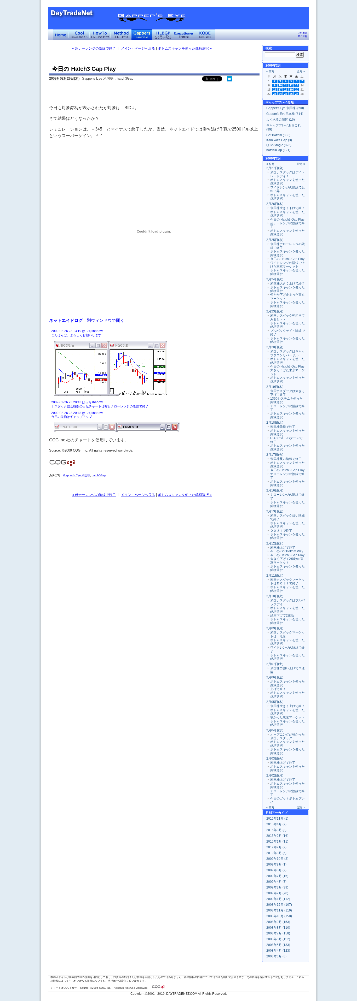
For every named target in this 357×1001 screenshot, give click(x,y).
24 (280, 93)
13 (296, 85)
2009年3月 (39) (277, 887)
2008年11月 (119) (279, 910)
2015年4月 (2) (276, 824)
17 (280, 89)
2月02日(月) (274, 775)
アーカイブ (279, 813)
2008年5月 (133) (278, 945)
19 (291, 89)
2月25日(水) (274, 240)
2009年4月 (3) (276, 882)
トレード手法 (121, 34)
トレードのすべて (100, 34)
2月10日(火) (274, 596)
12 (291, 85)
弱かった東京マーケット (287, 717)
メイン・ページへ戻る (138, 48)
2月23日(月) (274, 311)
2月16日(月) (274, 490)
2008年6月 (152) (278, 939)
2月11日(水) (274, 575)
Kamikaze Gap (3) (279, 140)
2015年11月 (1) (277, 818)
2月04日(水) (274, 730)
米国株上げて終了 (282, 547)
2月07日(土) (274, 664)
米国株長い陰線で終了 (286, 459)
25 (285, 93)
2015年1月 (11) (277, 841)
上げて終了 (278, 689)
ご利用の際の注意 (302, 35)
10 (280, 85)
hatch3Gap (99, 475)
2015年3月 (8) (276, 830)
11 (285, 85)
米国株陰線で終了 (282, 427)
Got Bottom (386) (278, 135)
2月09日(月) (274, 628)
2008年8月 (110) (278, 927)
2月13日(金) (274, 511)
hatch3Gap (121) (278, 150)
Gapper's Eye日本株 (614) (284, 114)
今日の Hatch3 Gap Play (287, 219)
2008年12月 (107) (279, 905)
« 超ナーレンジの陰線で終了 (94, 48)
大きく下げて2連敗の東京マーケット (286, 560)
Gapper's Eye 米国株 (76, 475)
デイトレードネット (61, 34)
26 (291, 93)
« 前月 (270, 71)
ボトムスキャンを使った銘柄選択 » (185, 48)
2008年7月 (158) (278, 933)
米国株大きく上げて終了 (287, 283)
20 (296, 89)
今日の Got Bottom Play (286, 551)
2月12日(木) (274, 543)
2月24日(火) (274, 279)
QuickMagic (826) (278, 145)
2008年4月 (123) (278, 950)
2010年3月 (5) (276, 853)
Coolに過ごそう (79, 34)
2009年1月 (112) (278, 899)
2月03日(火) (274, 758)
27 (296, 93)
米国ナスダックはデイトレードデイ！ (287, 174)
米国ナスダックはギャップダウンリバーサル (287, 353)
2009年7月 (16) (277, 876)
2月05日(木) (274, 702)
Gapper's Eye (141, 34)
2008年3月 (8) (276, 956)
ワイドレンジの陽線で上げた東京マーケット (287, 264)
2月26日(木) (274, 204)
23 (274, 93)
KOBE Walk (204, 34)
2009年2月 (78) (277, 893)
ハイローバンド (162, 34)
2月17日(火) (274, 455)
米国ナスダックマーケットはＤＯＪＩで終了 (287, 581)
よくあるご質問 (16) (280, 119)
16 (274, 89)
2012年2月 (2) (276, 847)
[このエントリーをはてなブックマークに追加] (229, 80)
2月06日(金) (274, 677)
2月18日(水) (274, 422)
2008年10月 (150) (279, 916)
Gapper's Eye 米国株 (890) (285, 108)
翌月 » (301, 71)
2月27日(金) (274, 168)
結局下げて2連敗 (282, 615)
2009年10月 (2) (277, 859)
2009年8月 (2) (276, 870)
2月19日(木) (274, 387)
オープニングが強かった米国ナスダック (287, 736)
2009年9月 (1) (276, 864)
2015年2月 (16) (277, 836)
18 (285, 89)
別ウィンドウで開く (105, 320)
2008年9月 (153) (278, 922)
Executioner (183, 34)
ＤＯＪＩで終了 (281, 530)
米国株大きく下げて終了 (287, 208)
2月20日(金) (274, 347)
